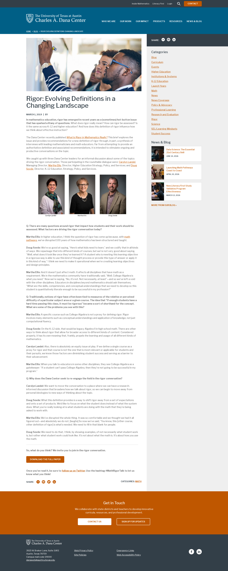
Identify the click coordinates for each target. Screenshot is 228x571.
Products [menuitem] (159, 21)
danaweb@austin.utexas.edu (40, 560)
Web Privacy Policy (83, 550)
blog (36, 31)
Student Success (160, 133)
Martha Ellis (54, 165)
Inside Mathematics (140, 4)
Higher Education (161, 71)
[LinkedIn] (199, 553)
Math (138, 481)
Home (28, 31)
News (154, 95)
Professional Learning (163, 109)
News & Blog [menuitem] (194, 21)
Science (155, 124)
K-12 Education (159, 81)
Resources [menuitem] (175, 21)
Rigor (154, 119)
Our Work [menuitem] (125, 21)
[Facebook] (191, 553)
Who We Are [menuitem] (109, 21)
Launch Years (158, 86)
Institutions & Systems (164, 76)
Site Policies (80, 555)
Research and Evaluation (165, 114)
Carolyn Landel (127, 162)
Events (155, 67)
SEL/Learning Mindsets (164, 128)
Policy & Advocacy (161, 105)
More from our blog (163, 205)
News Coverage (160, 100)
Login (169, 4)
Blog (154, 57)
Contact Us (94, 521)
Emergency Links (125, 550)
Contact (193, 3)
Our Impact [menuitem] (142, 21)
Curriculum (157, 62)
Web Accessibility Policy (129, 555)
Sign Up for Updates (133, 521)
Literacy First (158, 4)
